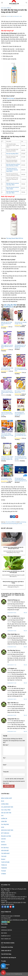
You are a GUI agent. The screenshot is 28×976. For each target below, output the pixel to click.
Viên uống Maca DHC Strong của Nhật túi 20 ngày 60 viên (20, 414)
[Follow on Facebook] (2, 907)
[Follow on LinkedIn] (13, 907)
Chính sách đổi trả (6, 950)
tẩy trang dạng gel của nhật (16, 523)
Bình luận (6, 745)
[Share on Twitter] (14, 516)
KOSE (2, 827)
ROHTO (3, 842)
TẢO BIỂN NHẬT (5, 853)
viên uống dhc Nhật (10, 305)
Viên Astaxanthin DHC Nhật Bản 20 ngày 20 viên (7, 368)
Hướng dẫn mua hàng (7, 947)
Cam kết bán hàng (6, 954)
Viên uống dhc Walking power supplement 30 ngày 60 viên (7, 435)
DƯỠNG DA (8, 7)
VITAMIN (3, 873)
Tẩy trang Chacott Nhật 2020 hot (14, 238)
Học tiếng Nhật (5, 824)
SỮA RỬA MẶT (5, 850)
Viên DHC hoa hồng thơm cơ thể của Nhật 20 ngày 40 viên (7, 392)
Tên (4, 758)
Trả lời (25, 612)
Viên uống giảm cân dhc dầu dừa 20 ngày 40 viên (6, 479)
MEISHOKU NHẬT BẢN (7, 830)
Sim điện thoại (5, 847)
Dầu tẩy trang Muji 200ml (12, 153)
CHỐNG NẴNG (5, 804)
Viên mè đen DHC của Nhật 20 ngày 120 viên (21, 323)
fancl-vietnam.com (6, 938)
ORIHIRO (3, 839)
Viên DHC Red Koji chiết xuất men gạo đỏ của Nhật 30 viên (7, 414)
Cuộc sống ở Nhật (5, 810)
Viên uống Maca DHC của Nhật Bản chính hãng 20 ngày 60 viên (20, 346)
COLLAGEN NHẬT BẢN (7, 807)
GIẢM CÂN (4, 821)
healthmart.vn (8, 307)
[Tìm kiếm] (26, 2)
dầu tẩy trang (10, 98)
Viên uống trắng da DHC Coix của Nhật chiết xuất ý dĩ (20, 435)
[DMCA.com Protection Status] (5, 922)
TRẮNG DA (4, 865)
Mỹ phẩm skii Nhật (6, 836)
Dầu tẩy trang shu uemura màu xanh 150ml (12, 192)
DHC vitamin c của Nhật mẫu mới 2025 (20, 391)
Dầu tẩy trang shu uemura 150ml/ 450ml (12, 188)
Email (5, 764)
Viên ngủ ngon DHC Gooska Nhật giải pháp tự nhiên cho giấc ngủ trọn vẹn (21, 479)
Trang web (6, 771)
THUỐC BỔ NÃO (5, 862)
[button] (4, 326)
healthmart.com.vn (5, 936)
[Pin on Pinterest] (17, 516)
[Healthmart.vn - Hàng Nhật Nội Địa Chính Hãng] (14, 2)
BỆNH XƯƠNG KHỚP (6, 798)
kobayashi (3, 927)
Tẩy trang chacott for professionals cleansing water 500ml (12, 170)
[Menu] (2, 2)
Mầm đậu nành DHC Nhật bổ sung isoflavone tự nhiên (6, 323)
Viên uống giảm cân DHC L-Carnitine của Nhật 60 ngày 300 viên (21, 458)
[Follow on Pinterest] (10, 907)
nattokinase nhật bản (6, 930)
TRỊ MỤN (3, 871)
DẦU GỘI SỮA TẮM (6, 812)
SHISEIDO (3, 844)
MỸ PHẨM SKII (5, 833)
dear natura (4, 933)
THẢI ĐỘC (3, 856)
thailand (3, 859)
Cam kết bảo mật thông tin (8, 957)
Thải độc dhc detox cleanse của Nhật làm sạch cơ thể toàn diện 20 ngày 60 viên (7, 458)
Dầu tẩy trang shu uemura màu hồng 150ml (12, 184)
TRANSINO (4, 868)
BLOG (5, 7)
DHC (2, 7)
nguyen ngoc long (17, 16)
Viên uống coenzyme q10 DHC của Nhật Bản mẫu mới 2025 (21, 369)
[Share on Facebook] (11, 516)
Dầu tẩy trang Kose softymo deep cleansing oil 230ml (13, 165)
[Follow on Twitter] (8, 907)
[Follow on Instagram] (5, 907)
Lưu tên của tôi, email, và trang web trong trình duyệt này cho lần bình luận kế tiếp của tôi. (14, 781)
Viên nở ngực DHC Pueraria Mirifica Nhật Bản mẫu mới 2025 (7, 346)
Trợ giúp (3, 961)
